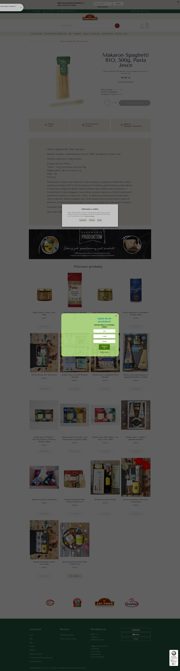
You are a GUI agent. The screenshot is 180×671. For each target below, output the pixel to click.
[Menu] (177, 651)
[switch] (174, 664)
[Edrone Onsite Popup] (90, 335)
